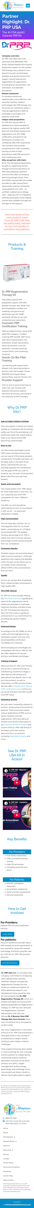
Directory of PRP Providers (15, 725)
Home (5, 1128)
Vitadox (23, 736)
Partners (6, 1146)
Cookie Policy (8, 1176)
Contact (6, 1159)
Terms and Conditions (11, 1167)
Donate (6, 1154)
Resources (7, 1150)
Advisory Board (9, 1141)
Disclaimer (7, 1171)
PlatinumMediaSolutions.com (18, 1205)
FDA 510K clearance (12, 599)
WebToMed (14, 736)
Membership (8, 1137)
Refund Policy (8, 1180)
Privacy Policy (8, 1163)
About (5, 1133)
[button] (28, 6)
